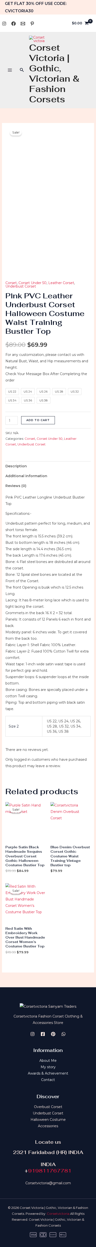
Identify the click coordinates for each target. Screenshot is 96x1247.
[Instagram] (4, 23)
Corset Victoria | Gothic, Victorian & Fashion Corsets (54, 73)
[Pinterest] (32, 23)
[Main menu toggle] (10, 70)
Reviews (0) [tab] (15, 486)
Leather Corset (61, 283)
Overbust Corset (48, 1107)
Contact (48, 1080)
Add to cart (38, 420)
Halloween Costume (48, 1119)
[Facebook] (13, 23)
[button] (22, 70)
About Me (48, 1060)
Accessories (48, 1126)
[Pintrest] (53, 1034)
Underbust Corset (20, 286)
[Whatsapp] (23, 23)
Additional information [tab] (26, 476)
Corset (11, 283)
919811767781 (49, 1171)
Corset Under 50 (32, 283)
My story (48, 1067)
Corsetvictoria (58, 1214)
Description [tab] (16, 466)
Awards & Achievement (48, 1073)
